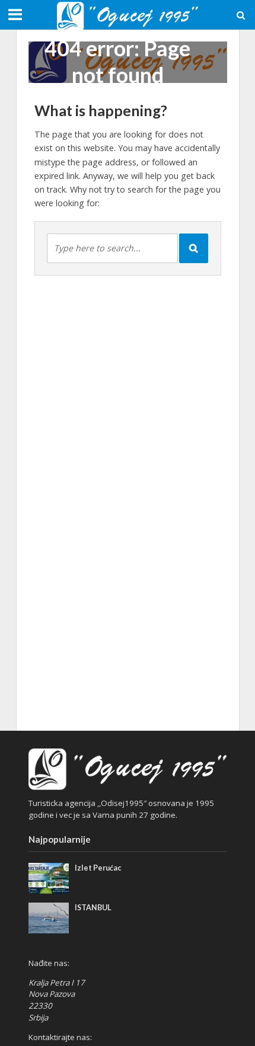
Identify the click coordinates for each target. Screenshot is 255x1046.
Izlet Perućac (98, 867)
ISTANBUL (93, 907)
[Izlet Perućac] (48, 877)
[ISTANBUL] (48, 916)
